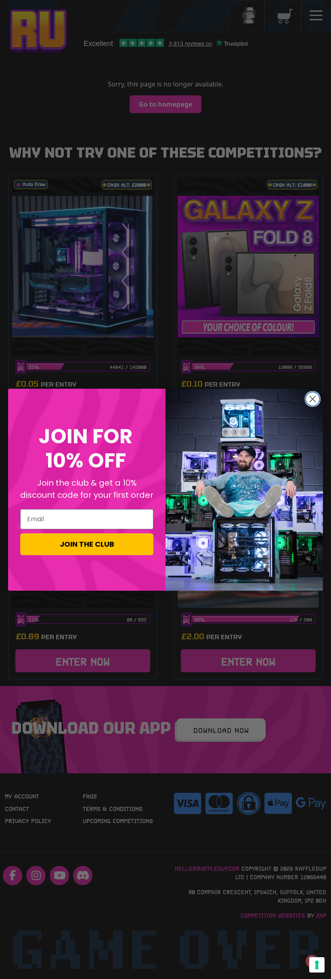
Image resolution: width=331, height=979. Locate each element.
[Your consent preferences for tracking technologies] (317, 965)
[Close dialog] (313, 399)
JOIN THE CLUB (87, 544)
